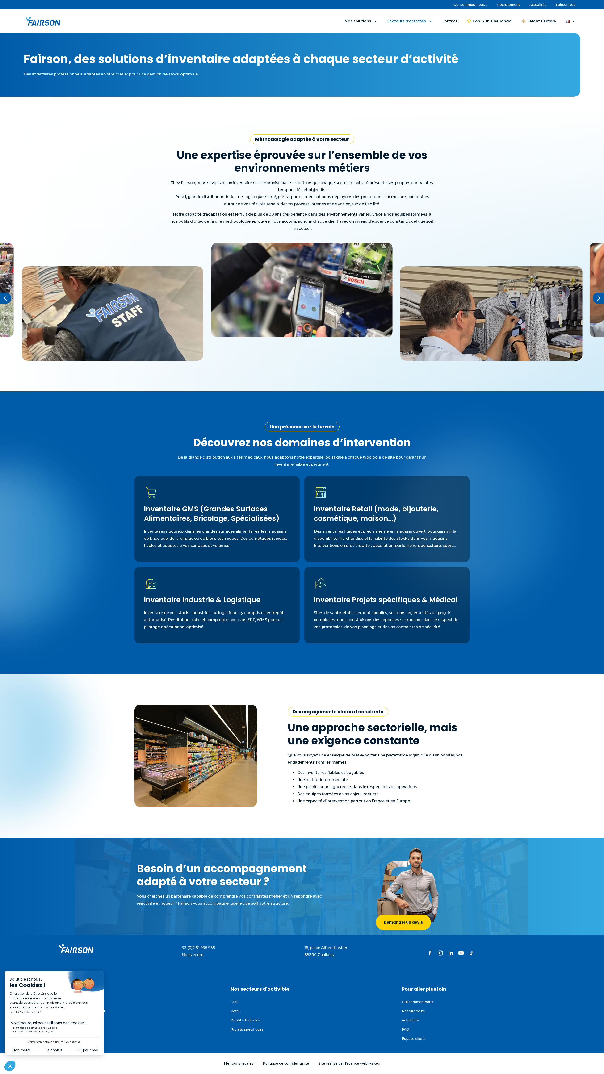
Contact (449, 21)
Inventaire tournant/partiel (82, 1011)
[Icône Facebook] (430, 953)
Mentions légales (238, 1063)
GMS (235, 1002)
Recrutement (508, 5)
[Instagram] (440, 953)
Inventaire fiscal (72, 1002)
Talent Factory (541, 21)
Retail (236, 1011)
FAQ (405, 1029)
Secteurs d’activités (406, 21)
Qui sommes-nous (417, 1002)
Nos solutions (358, 21)
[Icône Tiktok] (471, 953)
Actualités (537, 5)
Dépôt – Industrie (245, 1020)
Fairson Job (566, 5)
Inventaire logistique (76, 1020)
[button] (5, 298)
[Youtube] (461, 953)
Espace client (413, 1038)
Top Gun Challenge (492, 21)
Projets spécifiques (247, 1029)
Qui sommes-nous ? (470, 5)
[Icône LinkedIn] (450, 953)
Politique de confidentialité (286, 1063)
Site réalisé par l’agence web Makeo (349, 1063)
